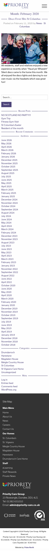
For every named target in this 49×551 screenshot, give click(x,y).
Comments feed (9, 386)
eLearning (8, 468)
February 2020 (8, 302)
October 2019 (8, 315)
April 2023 (6, 255)
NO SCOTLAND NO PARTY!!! (16, 115)
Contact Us (8, 429)
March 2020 (7, 298)
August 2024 (7, 212)
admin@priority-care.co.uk (25, 505)
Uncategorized (8, 372)
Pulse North (29, 547)
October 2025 (8, 166)
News (39, 23)
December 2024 (9, 199)
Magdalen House (9, 359)
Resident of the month (12, 128)
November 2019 (9, 312)
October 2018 (8, 345)
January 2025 (8, 196)
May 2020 (6, 292)
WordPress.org (8, 389)
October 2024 (8, 206)
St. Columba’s (9, 438)
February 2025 (8, 193)
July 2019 (6, 321)
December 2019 (9, 308)
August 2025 (7, 173)
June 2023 (6, 249)
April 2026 (6, 147)
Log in (4, 379)
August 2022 (7, 275)
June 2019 (6, 325)
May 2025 (6, 183)
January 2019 (8, 335)
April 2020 (6, 295)
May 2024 (6, 222)
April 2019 (6, 331)
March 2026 (7, 150)
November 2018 (9, 341)
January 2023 (8, 265)
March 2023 (7, 259)
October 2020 (8, 285)
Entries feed (7, 383)
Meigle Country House (12, 362)
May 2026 (6, 143)
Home (6, 412)
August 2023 (7, 242)
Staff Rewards (9, 472)
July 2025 (6, 176)
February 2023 (8, 262)
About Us (7, 416)
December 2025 (9, 160)
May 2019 (6, 328)
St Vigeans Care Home (12, 369)
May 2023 (6, 252)
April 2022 (6, 282)
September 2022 (9, 272)
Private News (9, 476)
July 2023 (6, 245)
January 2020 (8, 305)
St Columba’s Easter (11, 125)
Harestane (6, 355)
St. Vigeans (8, 442)
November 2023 (9, 239)
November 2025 (9, 163)
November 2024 (9, 203)
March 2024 (7, 229)
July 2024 (6, 216)
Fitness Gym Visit (10, 121)
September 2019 (9, 318)
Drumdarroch (8, 352)
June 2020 (6, 288)
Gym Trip (5, 118)
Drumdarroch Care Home (15, 459)
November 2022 (9, 269)
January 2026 (8, 156)
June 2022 (6, 278)
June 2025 (6, 180)
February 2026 (8, 153)
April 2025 (6, 186)
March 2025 (7, 189)
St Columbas (7, 365)
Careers (6, 425)
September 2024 (9, 209)
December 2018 (9, 338)
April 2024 (6, 226)
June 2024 (6, 219)
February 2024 (8, 232)
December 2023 (9, 236)
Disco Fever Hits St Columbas (24, 19)
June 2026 (6, 140)
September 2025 (9, 170)
